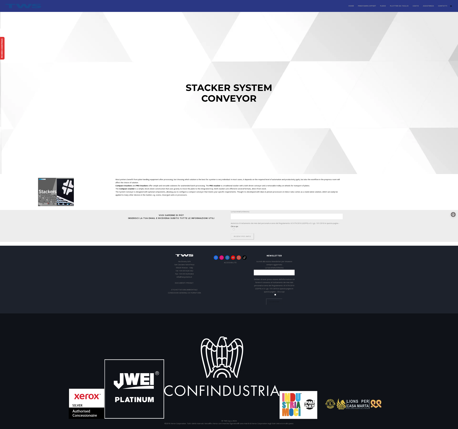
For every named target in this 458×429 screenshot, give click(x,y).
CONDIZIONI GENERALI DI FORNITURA (184, 293)
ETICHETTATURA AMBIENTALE (184, 289)
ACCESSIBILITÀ (230, 262)
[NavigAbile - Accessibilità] (453, 214)
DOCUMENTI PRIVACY (184, 283)
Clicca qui (234, 226)
